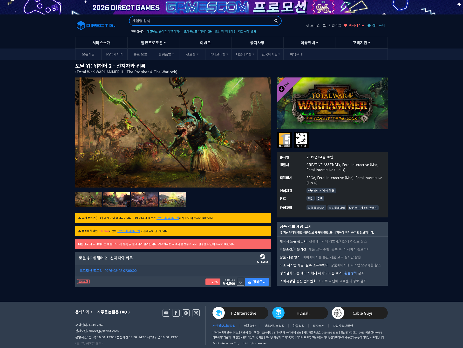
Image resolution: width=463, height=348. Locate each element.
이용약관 (250, 325)
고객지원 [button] (360, 42)
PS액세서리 (114, 54)
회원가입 (334, 25)
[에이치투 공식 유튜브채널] (166, 313)
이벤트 (205, 42)
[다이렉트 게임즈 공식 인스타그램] (196, 313)
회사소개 (318, 325)
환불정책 (350, 273)
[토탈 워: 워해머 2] (168, 218)
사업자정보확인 (343, 325)
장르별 (191, 54)
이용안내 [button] (308, 42)
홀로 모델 (140, 54)
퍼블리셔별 (244, 54)
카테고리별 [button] (217, 54)
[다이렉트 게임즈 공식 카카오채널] (186, 313)
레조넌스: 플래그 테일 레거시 (164, 31)
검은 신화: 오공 (247, 31)
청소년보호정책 (274, 325)
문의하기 (82, 312)
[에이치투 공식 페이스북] (176, 313)
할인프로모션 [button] (152, 42)
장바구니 (378, 25)
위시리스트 (356, 25)
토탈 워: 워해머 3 (225, 31)
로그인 (315, 25)
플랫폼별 (165, 54)
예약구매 (296, 54)
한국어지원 (270, 54)
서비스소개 (101, 42)
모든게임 (88, 54)
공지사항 (257, 42)
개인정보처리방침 (224, 325)
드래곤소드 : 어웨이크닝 (198, 31)
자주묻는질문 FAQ (112, 312)
